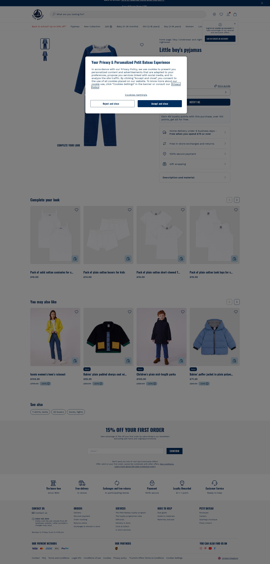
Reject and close (111, 103)
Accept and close (159, 103)
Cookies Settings (136, 94)
